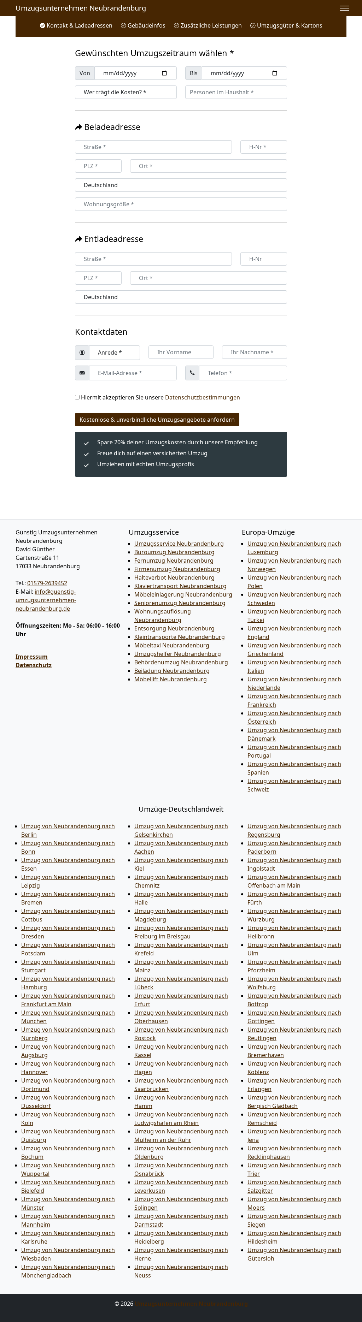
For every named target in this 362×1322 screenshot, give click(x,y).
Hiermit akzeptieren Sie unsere (160, 397)
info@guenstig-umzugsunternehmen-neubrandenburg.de (46, 600)
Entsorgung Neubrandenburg (174, 628)
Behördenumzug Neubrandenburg (181, 662)
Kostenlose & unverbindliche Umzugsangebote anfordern (157, 419)
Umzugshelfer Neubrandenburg (177, 654)
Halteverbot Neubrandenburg (174, 577)
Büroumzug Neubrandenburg (174, 552)
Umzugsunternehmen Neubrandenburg (81, 8)
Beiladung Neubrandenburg (172, 671)
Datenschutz (34, 665)
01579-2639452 (47, 583)
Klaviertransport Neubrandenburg (180, 586)
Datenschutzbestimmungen (202, 397)
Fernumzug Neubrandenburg (174, 560)
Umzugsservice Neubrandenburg (179, 543)
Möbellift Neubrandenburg (170, 679)
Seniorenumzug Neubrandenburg (180, 603)
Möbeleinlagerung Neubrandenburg (183, 594)
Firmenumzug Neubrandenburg (177, 569)
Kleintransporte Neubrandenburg (179, 637)
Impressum (32, 656)
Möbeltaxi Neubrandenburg (171, 645)
